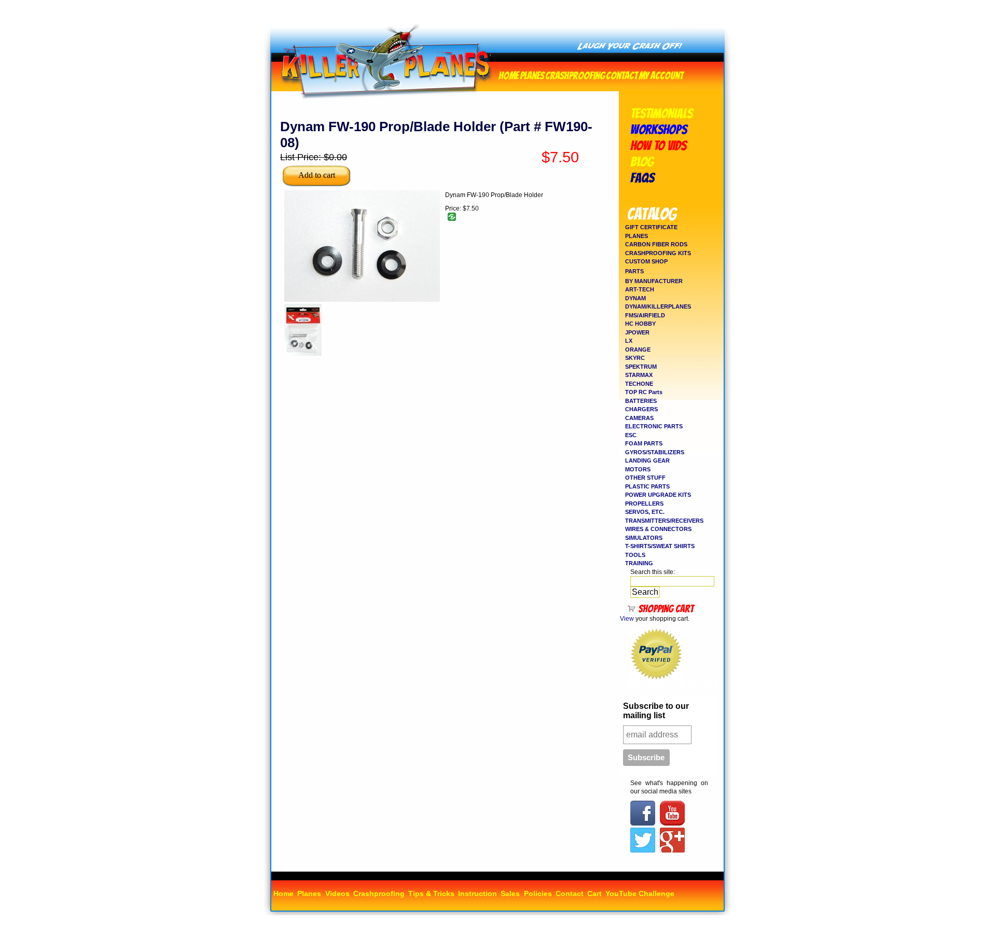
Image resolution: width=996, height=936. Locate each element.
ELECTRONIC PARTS (654, 426)
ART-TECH (639, 289)
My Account (661, 74)
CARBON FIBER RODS (656, 244)
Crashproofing (575, 74)
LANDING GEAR (647, 460)
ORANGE (638, 349)
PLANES (636, 236)
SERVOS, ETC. (645, 512)
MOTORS (638, 469)
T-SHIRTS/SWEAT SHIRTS (660, 546)
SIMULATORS (643, 538)
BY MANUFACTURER (654, 281)
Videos (337, 893)
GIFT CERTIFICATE (651, 227)
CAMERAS (639, 418)
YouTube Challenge (639, 893)
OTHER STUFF (645, 477)
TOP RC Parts (643, 392)
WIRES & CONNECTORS (658, 529)
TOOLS (635, 555)
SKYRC (635, 358)
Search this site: (652, 572)
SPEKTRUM (641, 367)
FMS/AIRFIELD (645, 315)
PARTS (634, 271)
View (627, 618)
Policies (538, 893)
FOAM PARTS (643, 443)
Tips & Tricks (431, 893)
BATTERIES (641, 401)
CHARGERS (641, 409)
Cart (594, 893)
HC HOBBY (640, 323)
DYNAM (635, 298)
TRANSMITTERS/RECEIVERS (664, 521)
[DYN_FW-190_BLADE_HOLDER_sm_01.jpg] (362, 299)
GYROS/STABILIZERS (654, 452)
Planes (532, 74)
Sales (510, 893)
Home (509, 74)
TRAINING (639, 563)
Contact (622, 74)
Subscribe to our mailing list (656, 711)
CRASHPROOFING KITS (658, 253)
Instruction (477, 893)
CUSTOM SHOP (646, 261)
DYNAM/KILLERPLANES (658, 306)
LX (628, 341)
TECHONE (639, 384)
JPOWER (637, 332)
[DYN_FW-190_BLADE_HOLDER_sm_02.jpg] (303, 353)
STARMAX (639, 375)
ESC (631, 435)
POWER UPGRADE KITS (658, 495)
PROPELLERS (644, 503)
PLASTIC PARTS (647, 486)
